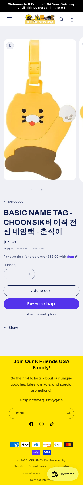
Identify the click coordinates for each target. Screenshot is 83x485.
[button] (9, 19)
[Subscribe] (69, 413)
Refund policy (37, 466)
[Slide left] (31, 190)
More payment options (41, 314)
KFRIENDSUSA (39, 460)
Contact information (43, 480)
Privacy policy (60, 466)
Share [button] (13, 327)
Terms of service (31, 473)
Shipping (9, 248)
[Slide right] (51, 190)
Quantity (10, 265)
